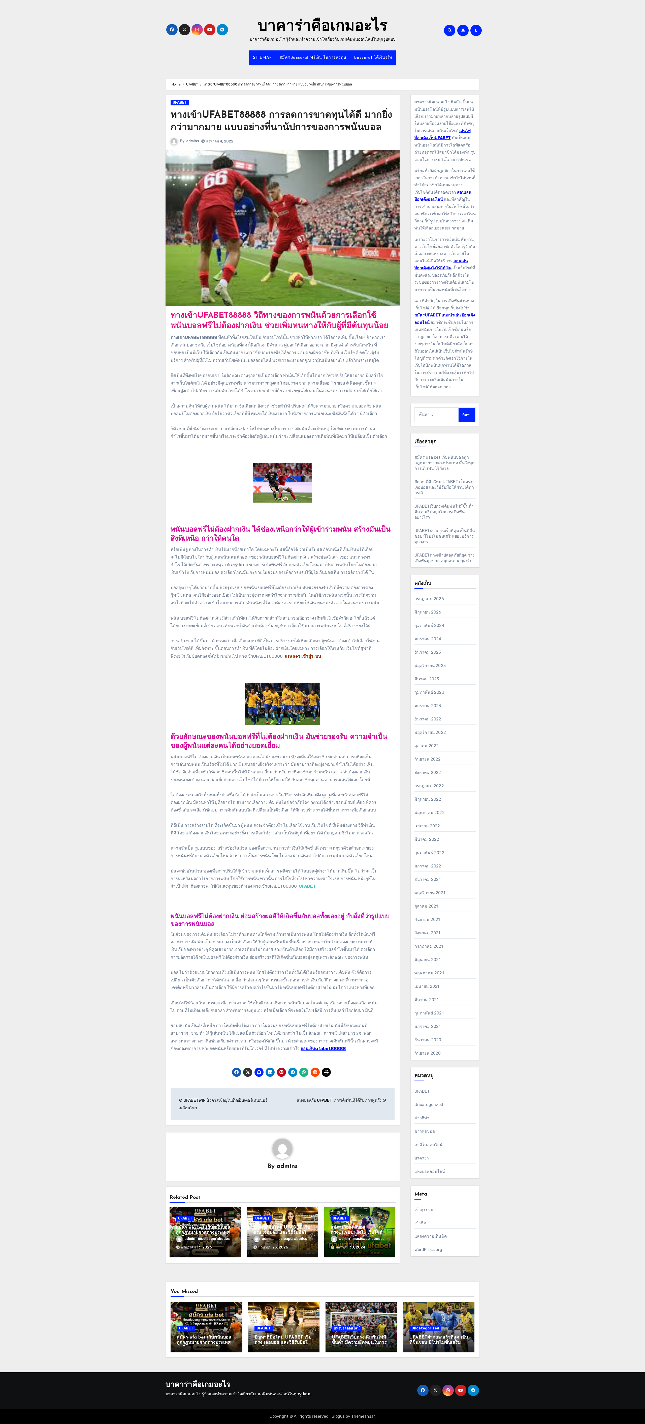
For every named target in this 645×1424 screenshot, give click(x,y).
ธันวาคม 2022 (427, 719)
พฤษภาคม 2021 (429, 973)
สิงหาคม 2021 (427, 933)
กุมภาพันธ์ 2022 (429, 852)
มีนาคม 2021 (426, 999)
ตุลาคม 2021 (426, 906)
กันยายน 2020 (427, 1053)
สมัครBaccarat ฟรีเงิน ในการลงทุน (312, 58)
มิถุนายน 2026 (427, 612)
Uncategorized (428, 1104)
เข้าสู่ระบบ (423, 1209)
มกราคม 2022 (427, 866)
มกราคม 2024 (427, 638)
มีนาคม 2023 (426, 679)
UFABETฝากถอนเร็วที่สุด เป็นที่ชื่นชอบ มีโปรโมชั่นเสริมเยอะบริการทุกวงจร (444, 536)
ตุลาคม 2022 (426, 745)
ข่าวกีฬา (422, 1118)
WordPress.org (428, 1249)
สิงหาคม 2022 (427, 772)
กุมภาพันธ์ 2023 (429, 692)
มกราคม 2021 (427, 1026)
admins (192, 141)
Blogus (338, 1416)
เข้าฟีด (420, 1222)
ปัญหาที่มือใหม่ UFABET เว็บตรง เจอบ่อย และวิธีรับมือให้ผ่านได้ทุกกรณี (281, 1233)
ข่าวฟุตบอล (424, 1131)
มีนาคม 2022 (426, 839)
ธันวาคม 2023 (427, 652)
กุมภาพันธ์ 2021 (429, 1013)
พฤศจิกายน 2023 (430, 665)
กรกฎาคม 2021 (428, 946)
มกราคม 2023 (427, 705)
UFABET (180, 102)
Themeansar (363, 1416)
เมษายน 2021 (426, 986)
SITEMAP (262, 58)
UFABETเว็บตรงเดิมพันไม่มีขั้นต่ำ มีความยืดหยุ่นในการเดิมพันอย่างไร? (444, 512)
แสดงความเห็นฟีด (430, 1236)
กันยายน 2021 (427, 919)
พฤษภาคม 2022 (429, 812)
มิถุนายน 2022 (427, 799)
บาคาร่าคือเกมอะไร (323, 26)
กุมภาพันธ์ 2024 (429, 625)
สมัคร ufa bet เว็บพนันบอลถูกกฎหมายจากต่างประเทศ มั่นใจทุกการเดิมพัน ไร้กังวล (203, 1233)
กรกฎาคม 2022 (429, 785)
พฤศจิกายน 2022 (430, 732)
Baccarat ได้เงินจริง (373, 58)
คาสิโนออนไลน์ (428, 1144)
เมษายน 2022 (427, 826)
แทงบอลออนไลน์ (429, 1171)
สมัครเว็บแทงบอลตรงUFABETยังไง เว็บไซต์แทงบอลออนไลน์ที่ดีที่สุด (356, 1233)
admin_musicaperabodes (207, 1239)
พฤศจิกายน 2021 (429, 892)
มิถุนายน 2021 (427, 959)
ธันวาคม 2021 (427, 879)
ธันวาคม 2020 (427, 1039)
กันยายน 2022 (427, 759)
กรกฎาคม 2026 (429, 598)
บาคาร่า (421, 1158)
